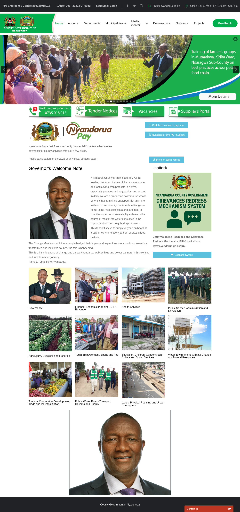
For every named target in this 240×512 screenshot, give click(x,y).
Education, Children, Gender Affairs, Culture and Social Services (142, 356)
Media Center (135, 23)
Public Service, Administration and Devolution (188, 309)
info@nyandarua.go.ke (167, 6)
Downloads (160, 23)
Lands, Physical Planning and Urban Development (143, 404)
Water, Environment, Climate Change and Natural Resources (189, 356)
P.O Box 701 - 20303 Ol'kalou (73, 5)
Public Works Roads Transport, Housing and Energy (93, 402)
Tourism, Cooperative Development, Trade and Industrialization (49, 402)
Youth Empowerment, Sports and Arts (96, 354)
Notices (181, 23)
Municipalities (114, 23)
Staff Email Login (106, 5)
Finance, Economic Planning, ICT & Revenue (96, 308)
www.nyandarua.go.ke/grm (169, 246)
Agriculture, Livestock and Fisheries (49, 355)
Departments (92, 23)
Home (59, 23)
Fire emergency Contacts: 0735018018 (26, 5)
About (72, 23)
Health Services (131, 307)
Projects (199, 23)
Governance (36, 308)
